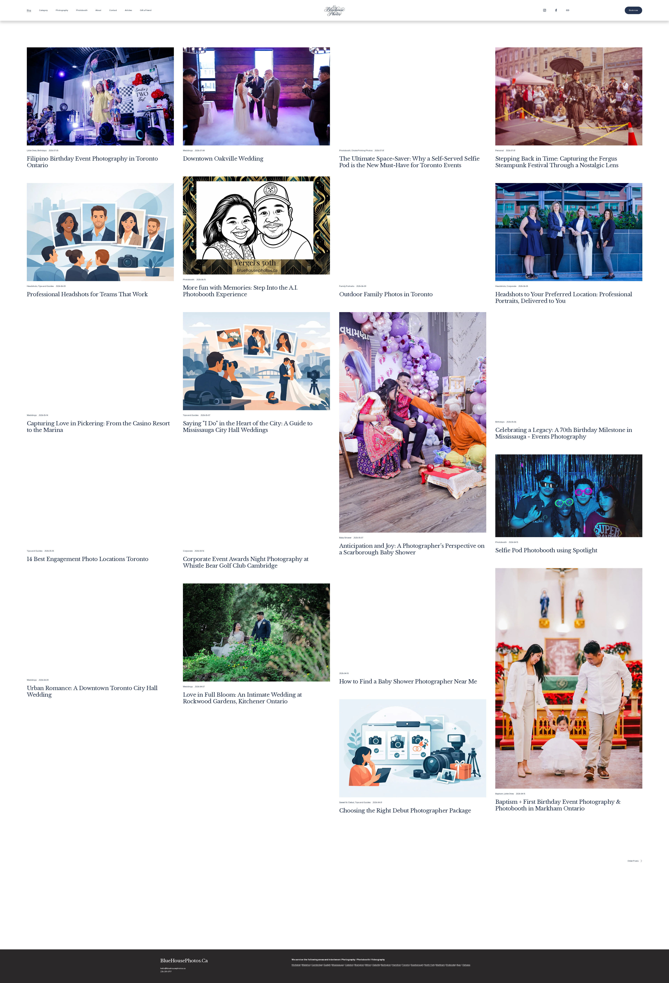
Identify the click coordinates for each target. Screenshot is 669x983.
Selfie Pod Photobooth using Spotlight (546, 550)
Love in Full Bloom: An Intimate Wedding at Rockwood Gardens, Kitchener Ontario (242, 698)
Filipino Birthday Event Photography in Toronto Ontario (92, 161)
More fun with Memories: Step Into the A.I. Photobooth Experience (240, 290)
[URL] (567, 10)
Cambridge (317, 965)
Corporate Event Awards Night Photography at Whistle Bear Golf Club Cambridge (246, 562)
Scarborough (417, 965)
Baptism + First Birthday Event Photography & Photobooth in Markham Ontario (558, 805)
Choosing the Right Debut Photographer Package (405, 810)
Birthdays (42, 150)
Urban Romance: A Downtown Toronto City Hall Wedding (92, 691)
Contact (113, 10)
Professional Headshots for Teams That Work (87, 294)
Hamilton (396, 965)
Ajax (459, 965)
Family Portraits (346, 286)
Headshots (32, 286)
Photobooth (345, 150)
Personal (499, 150)
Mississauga (338, 965)
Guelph (327, 965)
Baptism (499, 793)
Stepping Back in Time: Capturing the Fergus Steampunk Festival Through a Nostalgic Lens (556, 161)
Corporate (511, 286)
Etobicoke (450, 965)
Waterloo (306, 965)
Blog (29, 10)
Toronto (406, 965)
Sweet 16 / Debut (346, 802)
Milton (368, 965)
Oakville (376, 965)
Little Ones (32, 150)
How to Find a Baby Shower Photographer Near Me (408, 681)
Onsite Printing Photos (361, 150)
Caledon (349, 965)
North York (429, 965)
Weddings (188, 150)
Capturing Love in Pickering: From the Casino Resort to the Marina (98, 426)
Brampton (359, 965)
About (98, 10)
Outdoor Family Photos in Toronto (386, 294)
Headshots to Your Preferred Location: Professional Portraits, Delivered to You (563, 297)
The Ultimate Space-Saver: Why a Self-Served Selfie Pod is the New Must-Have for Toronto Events (409, 161)
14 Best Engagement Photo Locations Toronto (87, 559)
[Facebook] (556, 10)
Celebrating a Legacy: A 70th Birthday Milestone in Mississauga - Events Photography (563, 433)
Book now (633, 10)
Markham (440, 965)
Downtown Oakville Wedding (223, 158)
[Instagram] (544, 10)
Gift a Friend (145, 10)
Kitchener (296, 965)
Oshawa (466, 965)
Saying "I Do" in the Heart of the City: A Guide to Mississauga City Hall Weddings (248, 426)
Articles (128, 10)
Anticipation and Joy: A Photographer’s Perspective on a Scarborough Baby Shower (412, 549)
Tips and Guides (46, 286)
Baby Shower (345, 537)
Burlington (386, 965)
